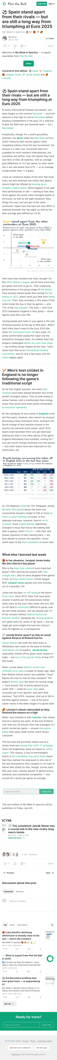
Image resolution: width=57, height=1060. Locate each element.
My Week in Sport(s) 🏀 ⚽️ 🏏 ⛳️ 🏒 (19, 942)
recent (22, 579)
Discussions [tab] (22, 925)
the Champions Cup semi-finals (28, 756)
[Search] (52, 925)
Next (48, 873)
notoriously (23, 607)
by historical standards (14, 407)
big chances (21, 307)
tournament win (10, 650)
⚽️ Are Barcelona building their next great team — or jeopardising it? (21, 981)
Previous (10, 873)
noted (23, 506)
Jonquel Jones (13, 74)
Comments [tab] (8, 891)
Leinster (6, 78)
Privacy (25, 1041)
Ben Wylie (12, 37)
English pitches (27, 524)
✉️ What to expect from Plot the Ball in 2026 (22, 957)
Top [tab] (5, 925)
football (44, 350)
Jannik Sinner (33, 74)
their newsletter (30, 542)
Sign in (51, 4)
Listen (51, 38)
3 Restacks (33, 854)
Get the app (41, 1047)
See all (7, 1003)
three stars (8, 596)
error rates (32, 689)
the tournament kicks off (22, 332)
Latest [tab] (12, 925)
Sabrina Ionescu (35, 614)
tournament (8, 354)
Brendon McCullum (12, 509)
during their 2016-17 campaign (36, 745)
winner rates (17, 682)
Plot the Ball (26, 56)
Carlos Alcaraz (9, 643)
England (47, 71)
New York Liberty (23, 568)
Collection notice (44, 1041)
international (32, 350)
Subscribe (42, 4)
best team (39, 138)
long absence (46, 618)
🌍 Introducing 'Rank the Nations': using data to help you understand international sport (21, 963)
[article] (28, 941)
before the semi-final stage (38, 343)
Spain (35, 71)
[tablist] (13, 891)
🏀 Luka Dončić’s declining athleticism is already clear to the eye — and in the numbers (20, 935)
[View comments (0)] (15, 46)
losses (29, 579)
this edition (46, 289)
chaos (5, 357)
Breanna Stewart (11, 618)
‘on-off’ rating (30, 592)
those (15, 579)
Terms (33, 1041)
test (45, 389)
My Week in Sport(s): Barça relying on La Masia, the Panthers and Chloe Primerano (21, 989)
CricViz (29, 531)
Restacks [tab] (19, 891)
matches (6, 393)
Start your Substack (21, 1047)
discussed (39, 117)
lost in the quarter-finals (28, 657)
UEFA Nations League (17, 282)
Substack (15, 1054)
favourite (37, 113)
